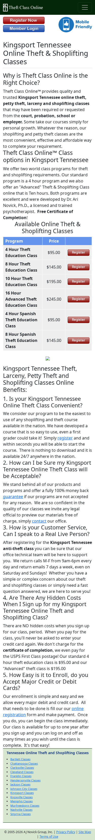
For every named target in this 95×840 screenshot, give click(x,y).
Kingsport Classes (22, 793)
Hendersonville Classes (25, 780)
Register (78, 252)
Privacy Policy (65, 832)
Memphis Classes (21, 801)
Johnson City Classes (23, 789)
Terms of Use (49, 836)
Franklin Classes (20, 776)
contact (39, 521)
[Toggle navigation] (85, 7)
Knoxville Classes (21, 797)
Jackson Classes (20, 784)
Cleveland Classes (21, 772)
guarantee (13, 496)
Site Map (85, 832)
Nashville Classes (21, 809)
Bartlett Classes (20, 759)
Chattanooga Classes (24, 763)
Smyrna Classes (20, 814)
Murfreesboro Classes (24, 805)
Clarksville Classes (22, 767)
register (65, 438)
